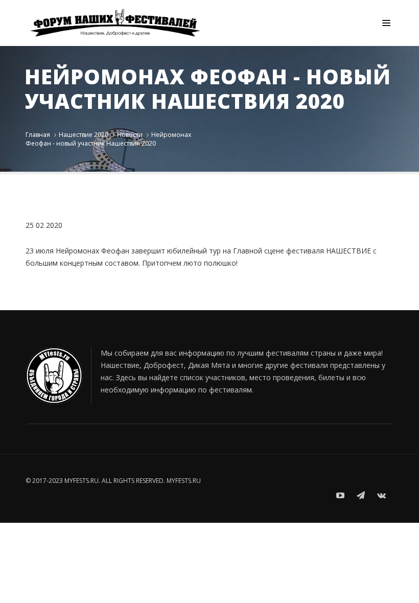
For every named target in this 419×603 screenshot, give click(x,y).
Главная (38, 134)
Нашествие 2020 (83, 134)
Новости (130, 134)
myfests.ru (184, 480)
